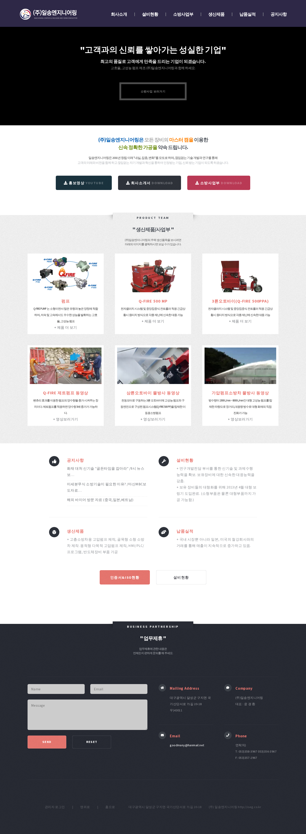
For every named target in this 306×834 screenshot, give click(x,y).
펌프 (65, 301)
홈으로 (110, 807)
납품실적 (247, 14)
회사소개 (119, 14)
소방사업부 (183, 14)
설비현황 (150, 14)
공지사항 (279, 14)
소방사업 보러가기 (153, 91)
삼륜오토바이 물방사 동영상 (153, 392)
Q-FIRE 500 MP (153, 301)
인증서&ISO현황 (125, 577)
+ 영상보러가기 (65, 419)
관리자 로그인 (55, 807)
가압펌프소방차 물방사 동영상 (240, 392)
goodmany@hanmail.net (187, 745)
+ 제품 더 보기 (65, 327)
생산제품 (216, 14)
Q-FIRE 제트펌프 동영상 (65, 392)
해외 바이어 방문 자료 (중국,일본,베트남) (100, 499)
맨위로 (85, 807)
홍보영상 (86, 183)
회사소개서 (151, 183)
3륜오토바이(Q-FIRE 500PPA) (240, 301)
